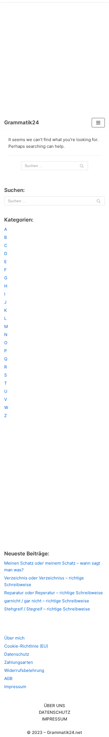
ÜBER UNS (54, 705)
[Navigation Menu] (98, 122)
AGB (8, 678)
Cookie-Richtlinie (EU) (26, 646)
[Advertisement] (54, 57)
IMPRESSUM (54, 719)
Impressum (15, 686)
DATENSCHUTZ (54, 712)
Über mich (14, 638)
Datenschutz (16, 654)
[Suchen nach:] (54, 165)
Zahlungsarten (18, 662)
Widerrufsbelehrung (24, 670)
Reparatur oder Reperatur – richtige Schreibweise (53, 592)
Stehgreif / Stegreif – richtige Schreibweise (47, 609)
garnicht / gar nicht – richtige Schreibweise (46, 600)
